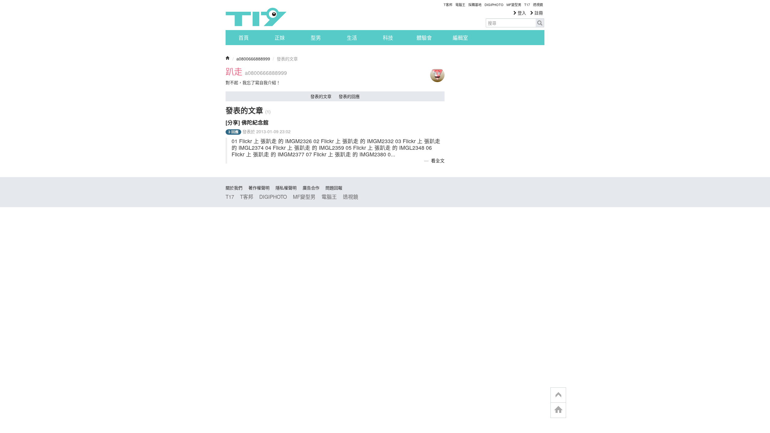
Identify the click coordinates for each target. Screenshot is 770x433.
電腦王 (460, 4)
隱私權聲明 (286, 188)
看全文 (438, 160)
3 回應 (233, 131)
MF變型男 (514, 4)
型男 (316, 37)
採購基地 (475, 4)
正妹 (280, 37)
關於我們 (234, 188)
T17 (256, 17)
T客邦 (448, 4)
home (558, 410)
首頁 (244, 37)
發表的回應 (349, 96)
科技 (388, 37)
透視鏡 (538, 4)
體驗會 (424, 37)
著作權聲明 (259, 188)
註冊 (538, 13)
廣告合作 (311, 188)
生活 (352, 37)
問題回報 (333, 188)
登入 (521, 13)
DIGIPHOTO (494, 4)
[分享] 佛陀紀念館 (247, 122)
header (558, 395)
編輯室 (460, 37)
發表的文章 (320, 96)
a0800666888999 (253, 59)
